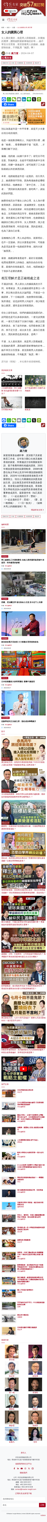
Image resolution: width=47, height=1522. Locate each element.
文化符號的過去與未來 (25, 1090)
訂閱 (42, 1505)
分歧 (12, 63)
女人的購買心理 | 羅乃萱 (24, 27)
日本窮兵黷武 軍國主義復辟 (27, 1327)
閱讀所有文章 (37, 510)
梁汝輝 (19, 1232)
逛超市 (37, 63)
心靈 (13, 27)
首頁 (2, 27)
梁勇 (19, 1307)
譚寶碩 (19, 1142)
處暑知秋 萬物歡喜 (23, 1240)
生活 (8, 27)
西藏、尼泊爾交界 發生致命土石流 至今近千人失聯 (21, 602)
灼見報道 (5, 599)
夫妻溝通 (29, 63)
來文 (19, 1182)
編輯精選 (20, 1207)
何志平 (19, 1092)
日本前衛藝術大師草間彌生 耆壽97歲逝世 (18, 681)
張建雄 (19, 1292)
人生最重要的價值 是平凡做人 (27, 1140)
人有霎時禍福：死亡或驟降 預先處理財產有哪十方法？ (11, 391)
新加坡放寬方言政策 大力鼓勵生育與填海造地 (19, 642)
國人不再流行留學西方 (25, 1290)
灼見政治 (5, 556)
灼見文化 (5, 678)
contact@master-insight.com (25, 1489)
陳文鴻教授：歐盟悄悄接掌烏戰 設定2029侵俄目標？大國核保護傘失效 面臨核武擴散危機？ (30, 1279)
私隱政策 (43, 1515)
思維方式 (6, 63)
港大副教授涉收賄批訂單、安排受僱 (30, 1190)
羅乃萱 (14, 53)
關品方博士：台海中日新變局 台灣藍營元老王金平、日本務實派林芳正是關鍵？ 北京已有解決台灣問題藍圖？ (30, 1117)
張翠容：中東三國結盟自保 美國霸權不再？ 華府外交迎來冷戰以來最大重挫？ (30, 1254)
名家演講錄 (5, 718)
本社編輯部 (8, 566)
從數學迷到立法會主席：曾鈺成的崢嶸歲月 (18, 721)
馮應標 (19, 1317)
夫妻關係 (20, 63)
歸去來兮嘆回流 (23, 1315)
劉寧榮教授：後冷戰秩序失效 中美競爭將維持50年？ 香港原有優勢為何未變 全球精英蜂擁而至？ (30, 1267)
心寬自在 (7, 57)
